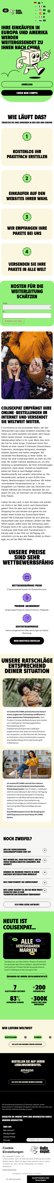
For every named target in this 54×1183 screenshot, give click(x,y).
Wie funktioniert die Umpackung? (20, 882)
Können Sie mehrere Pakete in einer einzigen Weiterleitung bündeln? (21, 873)
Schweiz (37, 1037)
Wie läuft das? (9, 1133)
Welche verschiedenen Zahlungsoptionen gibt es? (17, 850)
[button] (6, 10)
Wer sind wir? (8, 1130)
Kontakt (6, 1140)
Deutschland (11, 1037)
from (5, 303)
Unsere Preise (9, 1136)
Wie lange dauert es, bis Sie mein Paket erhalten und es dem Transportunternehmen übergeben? (23, 892)
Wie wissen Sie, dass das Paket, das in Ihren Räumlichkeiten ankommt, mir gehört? (22, 862)
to (4, 311)
